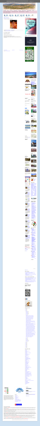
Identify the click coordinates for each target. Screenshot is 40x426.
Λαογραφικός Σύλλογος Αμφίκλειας (33, 191)
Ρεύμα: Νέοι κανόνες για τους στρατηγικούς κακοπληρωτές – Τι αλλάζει (30, 280)
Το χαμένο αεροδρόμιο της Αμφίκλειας (29, 187)
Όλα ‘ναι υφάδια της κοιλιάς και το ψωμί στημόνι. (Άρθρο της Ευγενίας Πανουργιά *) (34, 257)
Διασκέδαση (35, 188)
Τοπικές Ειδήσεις (33, 251)
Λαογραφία (26, 366)
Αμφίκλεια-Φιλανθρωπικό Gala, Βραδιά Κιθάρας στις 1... (30, 333)
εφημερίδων (35, 96)
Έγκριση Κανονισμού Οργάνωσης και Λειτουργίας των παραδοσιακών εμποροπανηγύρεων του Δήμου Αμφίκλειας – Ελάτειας (33, 203)
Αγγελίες (26, 350)
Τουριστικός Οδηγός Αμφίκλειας (28, 379)
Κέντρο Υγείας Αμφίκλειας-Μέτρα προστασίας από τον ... (30, 329)
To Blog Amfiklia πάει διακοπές (28, 320)
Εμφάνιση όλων (35, 258)
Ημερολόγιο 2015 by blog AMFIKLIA (29, 198)
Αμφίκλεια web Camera (29, 10)
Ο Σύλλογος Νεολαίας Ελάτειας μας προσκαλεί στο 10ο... (30, 330)
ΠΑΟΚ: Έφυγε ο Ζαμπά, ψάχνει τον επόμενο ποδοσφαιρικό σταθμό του (30, 273)
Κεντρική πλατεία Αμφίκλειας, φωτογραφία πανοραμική (29, 226)
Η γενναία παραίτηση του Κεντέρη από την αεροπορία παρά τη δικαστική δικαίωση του (30, 274)
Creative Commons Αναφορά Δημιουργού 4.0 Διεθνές (30, 391)
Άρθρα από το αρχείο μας (27, 354)
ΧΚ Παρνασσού (26, 381)
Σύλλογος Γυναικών (34, 192)
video (35, 187)
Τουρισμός (26, 378)
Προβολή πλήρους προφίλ (34, 180)
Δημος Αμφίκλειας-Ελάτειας (33, 184)
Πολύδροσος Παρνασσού (33, 228)
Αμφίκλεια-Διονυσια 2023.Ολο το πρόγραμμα (29, 315)
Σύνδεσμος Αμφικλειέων (27, 376)
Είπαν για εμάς (11, 10)
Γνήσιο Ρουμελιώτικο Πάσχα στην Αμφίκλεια (29, 204)
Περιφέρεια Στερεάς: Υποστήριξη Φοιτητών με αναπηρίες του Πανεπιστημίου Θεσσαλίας (34, 252)
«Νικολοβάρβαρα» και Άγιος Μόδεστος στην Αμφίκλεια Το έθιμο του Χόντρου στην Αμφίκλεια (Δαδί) (34, 235)
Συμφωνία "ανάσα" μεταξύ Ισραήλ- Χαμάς (34, 254)
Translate (29, 137)
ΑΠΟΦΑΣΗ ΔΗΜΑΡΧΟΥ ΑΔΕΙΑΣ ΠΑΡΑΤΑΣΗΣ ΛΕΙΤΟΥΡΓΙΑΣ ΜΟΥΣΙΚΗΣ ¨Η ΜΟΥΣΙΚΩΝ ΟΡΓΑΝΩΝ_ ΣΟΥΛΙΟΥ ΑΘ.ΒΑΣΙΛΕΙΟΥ (33, 215)
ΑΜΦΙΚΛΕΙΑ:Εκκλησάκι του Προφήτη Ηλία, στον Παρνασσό (30, 324)
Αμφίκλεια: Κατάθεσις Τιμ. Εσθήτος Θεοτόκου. (29, 335)
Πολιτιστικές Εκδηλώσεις (33, 186)
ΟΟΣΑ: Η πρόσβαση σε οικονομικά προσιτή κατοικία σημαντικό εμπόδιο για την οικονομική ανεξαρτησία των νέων (30, 281)
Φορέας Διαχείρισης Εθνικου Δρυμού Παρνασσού (33, 190)
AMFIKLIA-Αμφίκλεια (33, 232)
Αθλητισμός (32, 184)
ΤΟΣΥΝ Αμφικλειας (34, 193)
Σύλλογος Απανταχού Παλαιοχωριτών (28, 374)
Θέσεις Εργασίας (26, 363)
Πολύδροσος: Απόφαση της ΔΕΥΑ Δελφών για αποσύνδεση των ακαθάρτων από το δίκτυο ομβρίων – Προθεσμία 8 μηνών (34, 230)
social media (26, 383)
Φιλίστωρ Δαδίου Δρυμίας (33, 255)
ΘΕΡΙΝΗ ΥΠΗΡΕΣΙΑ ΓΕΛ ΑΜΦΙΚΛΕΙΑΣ (33, 242)
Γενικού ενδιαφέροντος (33, 183)
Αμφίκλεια (32, 183)
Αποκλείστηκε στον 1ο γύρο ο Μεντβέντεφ (28, 275)
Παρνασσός (26, 369)
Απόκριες (26, 353)
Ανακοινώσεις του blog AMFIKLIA (33, 189)
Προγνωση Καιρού (33, 187)
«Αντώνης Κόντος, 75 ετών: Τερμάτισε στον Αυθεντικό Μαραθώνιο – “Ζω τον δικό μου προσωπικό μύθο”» (34, 250)
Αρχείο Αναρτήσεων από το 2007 (15, 11)
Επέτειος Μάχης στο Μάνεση (28, 322)
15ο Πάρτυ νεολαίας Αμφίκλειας (28, 319)
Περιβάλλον (26, 370)
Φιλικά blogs (19, 10)
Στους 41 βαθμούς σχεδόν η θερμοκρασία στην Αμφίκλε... (30, 326)
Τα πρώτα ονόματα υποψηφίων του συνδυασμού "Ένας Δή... (31, 332)
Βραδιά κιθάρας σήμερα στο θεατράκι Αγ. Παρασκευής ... (30, 328)
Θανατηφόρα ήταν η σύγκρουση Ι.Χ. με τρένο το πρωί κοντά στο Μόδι (29, 215)
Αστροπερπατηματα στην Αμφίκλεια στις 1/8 (29, 318)
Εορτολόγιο (34, 268)
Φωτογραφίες (32, 185)
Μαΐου (26, 338)
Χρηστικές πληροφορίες (33, 186)
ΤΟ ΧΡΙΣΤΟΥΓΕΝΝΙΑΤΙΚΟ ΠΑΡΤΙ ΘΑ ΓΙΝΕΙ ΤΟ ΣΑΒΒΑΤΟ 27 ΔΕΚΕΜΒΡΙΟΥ (34, 247)
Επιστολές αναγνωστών (33, 194)
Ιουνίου (26, 337)
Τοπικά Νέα (26, 377)
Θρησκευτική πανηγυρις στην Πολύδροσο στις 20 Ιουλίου (30, 331)
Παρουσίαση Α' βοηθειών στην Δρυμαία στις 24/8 (34, 233)
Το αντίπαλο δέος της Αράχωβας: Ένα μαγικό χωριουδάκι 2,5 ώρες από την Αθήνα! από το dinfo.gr (27, 193)
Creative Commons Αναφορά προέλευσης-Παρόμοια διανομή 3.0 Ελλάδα (30, 394)
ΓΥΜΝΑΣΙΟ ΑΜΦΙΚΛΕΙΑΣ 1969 (34, 248)
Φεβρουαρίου (27, 340)
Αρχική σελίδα (4, 10)
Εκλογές (26, 360)
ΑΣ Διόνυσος (32, 188)
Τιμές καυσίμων (27, 11)
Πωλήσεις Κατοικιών (24, 10)
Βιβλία (25, 356)
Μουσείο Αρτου (26, 368)
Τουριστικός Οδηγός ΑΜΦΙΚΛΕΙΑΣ (7, 11)
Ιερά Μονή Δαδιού (26, 364)
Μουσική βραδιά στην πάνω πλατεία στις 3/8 (29, 317)
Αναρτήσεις (27, 174)
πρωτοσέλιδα (32, 96)
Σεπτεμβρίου (27, 313)
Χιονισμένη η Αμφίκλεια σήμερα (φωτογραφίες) (29, 221)
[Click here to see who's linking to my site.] (27, 297)
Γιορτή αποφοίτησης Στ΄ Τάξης (33, 244)
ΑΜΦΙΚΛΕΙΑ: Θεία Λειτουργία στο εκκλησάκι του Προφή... (30, 321)
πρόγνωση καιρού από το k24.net (19, 16)
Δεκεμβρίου (27, 311)
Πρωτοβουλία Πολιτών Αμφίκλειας (28, 373)
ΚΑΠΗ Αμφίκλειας (26, 365)
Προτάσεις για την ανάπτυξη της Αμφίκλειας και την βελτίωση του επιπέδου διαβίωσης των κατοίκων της (33, 83)
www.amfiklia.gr (26, 249)
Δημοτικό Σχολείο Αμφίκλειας (33, 243)
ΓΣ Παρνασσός (26, 357)
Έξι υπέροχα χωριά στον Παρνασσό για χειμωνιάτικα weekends (29, 209)
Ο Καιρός (33, 10)
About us (8, 10)
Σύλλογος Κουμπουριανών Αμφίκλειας (28, 375)
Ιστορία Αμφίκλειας (15, 10)
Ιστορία (34, 187)
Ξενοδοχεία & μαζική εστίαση (22, 11)
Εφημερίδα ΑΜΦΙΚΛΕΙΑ (27, 362)
